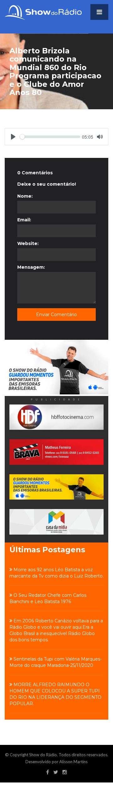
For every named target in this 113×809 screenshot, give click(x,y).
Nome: (25, 196)
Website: (28, 243)
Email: (24, 220)
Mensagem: (31, 267)
